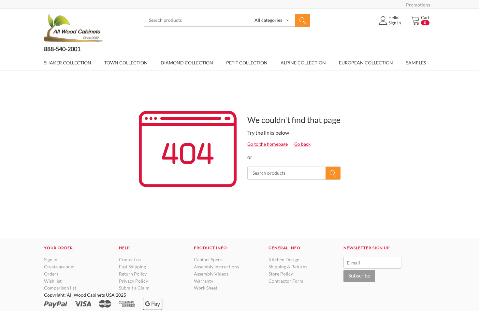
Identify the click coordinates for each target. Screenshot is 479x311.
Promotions (418, 4)
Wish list (53, 281)
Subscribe (359, 275)
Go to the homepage (267, 144)
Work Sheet (205, 288)
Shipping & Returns (288, 266)
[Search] (302, 20)
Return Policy (133, 274)
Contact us (130, 259)
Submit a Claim (134, 288)
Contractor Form (286, 281)
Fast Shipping (132, 266)
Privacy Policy (133, 281)
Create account (59, 266)
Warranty (203, 281)
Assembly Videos (211, 274)
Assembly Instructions (216, 266)
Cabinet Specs (208, 259)
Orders (51, 274)
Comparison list (60, 288)
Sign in (50, 259)
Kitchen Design (284, 259)
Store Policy (281, 274)
